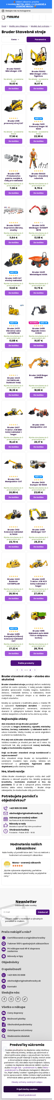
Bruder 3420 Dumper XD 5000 (38, 483)
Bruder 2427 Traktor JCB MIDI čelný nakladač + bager (13, 431)
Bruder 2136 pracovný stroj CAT (13, 122)
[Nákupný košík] (42, 17)
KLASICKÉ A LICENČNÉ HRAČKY (31, 5)
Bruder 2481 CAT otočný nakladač (13, 279)
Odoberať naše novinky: (26, 905)
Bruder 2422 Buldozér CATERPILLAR (13, 581)
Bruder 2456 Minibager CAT (38, 530)
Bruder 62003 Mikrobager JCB (14, 70)
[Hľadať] (36, 17)
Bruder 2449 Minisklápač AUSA (38, 273)
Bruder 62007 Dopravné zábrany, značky (13, 227)
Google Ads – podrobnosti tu (24, 1067)
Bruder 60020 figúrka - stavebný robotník (38, 176)
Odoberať (43, 912)
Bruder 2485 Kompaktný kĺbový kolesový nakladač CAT (13, 637)
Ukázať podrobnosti (27, 1095)
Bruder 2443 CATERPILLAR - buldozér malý (13, 380)
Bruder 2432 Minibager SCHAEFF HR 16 (38, 227)
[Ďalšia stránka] (35, 670)
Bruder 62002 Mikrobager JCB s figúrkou (38, 73)
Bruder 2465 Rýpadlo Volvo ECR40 (38, 330)
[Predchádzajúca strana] (17, 670)
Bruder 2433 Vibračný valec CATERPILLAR (13, 330)
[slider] (17, 866)
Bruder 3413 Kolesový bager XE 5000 (38, 126)
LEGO (27, 4)
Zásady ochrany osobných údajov (27, 1082)
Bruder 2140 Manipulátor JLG (38, 425)
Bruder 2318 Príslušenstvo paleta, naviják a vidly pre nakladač (13, 177)
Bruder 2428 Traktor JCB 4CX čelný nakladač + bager (38, 582)
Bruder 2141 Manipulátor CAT (13, 480)
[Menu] (49, 17)
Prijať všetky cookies (27, 1089)
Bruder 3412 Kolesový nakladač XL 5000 (13, 532)
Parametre (40, 39)
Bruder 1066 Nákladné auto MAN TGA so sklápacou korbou (38, 634)
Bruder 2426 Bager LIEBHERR (38, 376)
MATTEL (20, 4)
